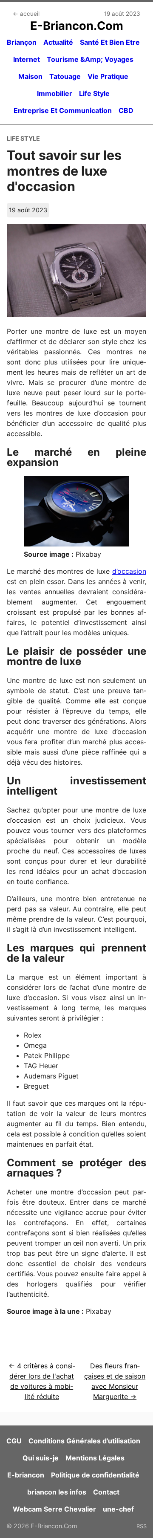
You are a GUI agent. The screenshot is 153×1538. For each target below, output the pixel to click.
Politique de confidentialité (95, 1475)
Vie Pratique (108, 76)
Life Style (94, 93)
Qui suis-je (41, 1458)
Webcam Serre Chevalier (54, 1509)
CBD (126, 110)
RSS (141, 1526)
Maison (30, 76)
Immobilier (54, 93)
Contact (106, 1492)
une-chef (118, 1509)
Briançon (22, 42)
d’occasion (129, 571)
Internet (26, 59)
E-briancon (25, 1475)
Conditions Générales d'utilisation (84, 1441)
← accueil (26, 13)
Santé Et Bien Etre (110, 42)
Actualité (58, 42)
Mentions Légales (95, 1458)
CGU (14, 1441)
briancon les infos (56, 1492)
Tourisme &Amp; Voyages (90, 59)
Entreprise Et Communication (63, 110)
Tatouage (65, 76)
